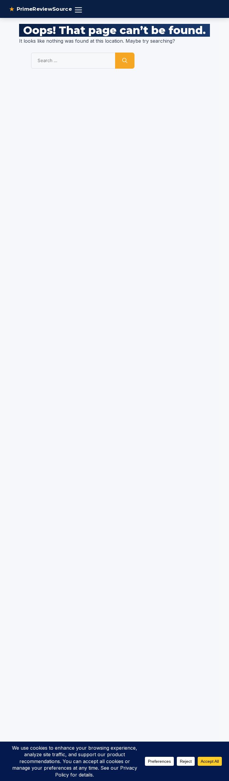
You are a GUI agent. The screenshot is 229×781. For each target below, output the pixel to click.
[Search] (124, 61)
